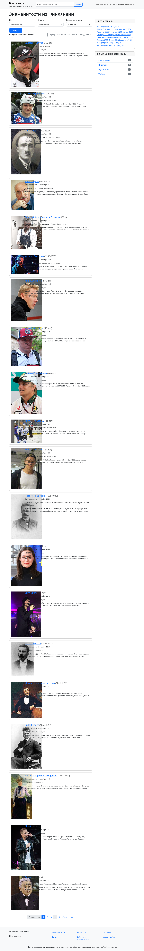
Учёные (101, 74)
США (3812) (114, 26)
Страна (41, 20)
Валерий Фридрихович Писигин (43, 217)
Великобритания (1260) (107, 29)
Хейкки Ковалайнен (36, 373)
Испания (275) (127, 37)
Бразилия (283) (114, 37)
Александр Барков (35, 93)
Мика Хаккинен (33, 280)
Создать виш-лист (125, 4)
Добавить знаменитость (83, 938)
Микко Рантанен (34, 449)
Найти (78, 4)
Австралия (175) (115, 43)
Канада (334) (102, 37)
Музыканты (103, 69)
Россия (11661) (103, 26)
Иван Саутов (32, 181)
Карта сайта (82, 932)
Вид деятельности (74, 20)
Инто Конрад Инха (35, 495)
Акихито (29, 877)
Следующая (67, 917)
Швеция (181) (102, 43)
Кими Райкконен (34, 328)
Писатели (102, 65)
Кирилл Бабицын (34, 256)
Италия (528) (127, 32)
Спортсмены (104, 60)
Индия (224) (113, 40)
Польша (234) (102, 40)
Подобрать (16, 30)
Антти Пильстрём (34, 420)
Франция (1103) (124, 29)
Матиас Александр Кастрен (40, 682)
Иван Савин (31, 130)
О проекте (106, 932)
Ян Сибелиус (32, 724)
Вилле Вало (31, 592)
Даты (112, 4)
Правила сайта (108, 937)
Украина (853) (103, 32)
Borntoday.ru (16, 3)
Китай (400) (102, 34)
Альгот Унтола (33, 643)
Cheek (28, 826)
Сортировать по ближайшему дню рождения (69, 35)
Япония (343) (125, 34)
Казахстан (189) (125, 40)
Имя (11, 20)
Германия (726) (115, 32)
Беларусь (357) (113, 34)
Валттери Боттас (34, 42)
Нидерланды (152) (116, 45)
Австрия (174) (102, 45)
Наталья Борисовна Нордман (41, 775)
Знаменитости (102, 4)
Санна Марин (32, 545)
